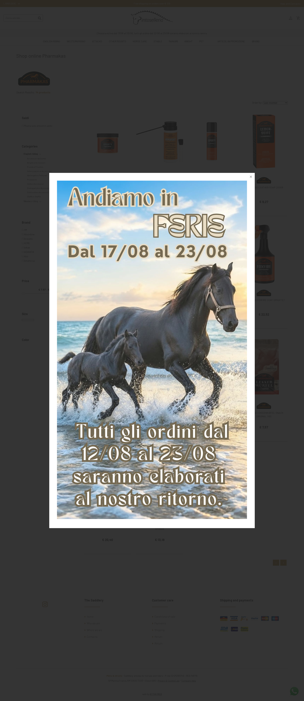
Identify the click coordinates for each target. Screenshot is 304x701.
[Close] (251, 177)
